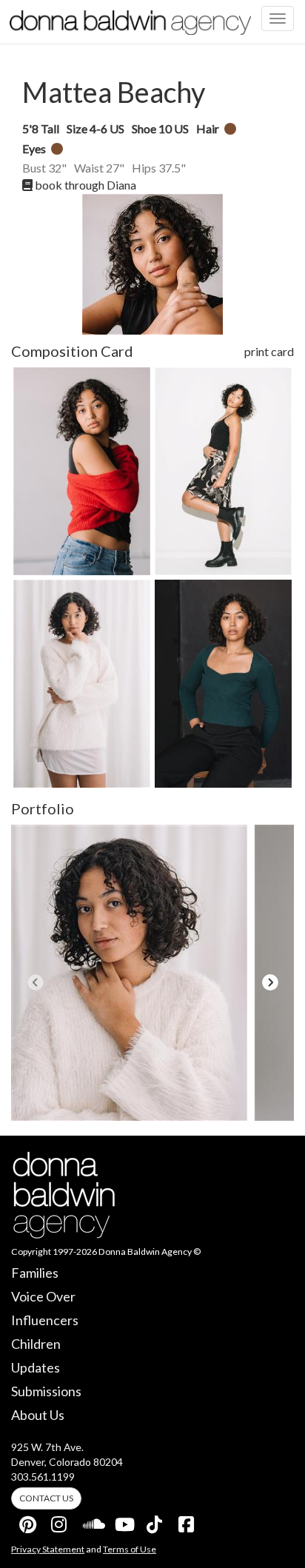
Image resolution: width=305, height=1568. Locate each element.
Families (34, 1272)
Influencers (44, 1320)
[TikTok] (155, 1521)
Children (36, 1344)
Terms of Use (129, 1549)
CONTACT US (46, 1498)
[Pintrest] (28, 1521)
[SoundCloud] (92, 1521)
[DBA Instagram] (60, 1521)
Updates (35, 1367)
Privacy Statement (47, 1549)
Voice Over (43, 1296)
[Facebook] (187, 1521)
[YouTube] (124, 1521)
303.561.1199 (43, 1476)
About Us (37, 1415)
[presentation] (35, 982)
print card (269, 351)
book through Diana (84, 185)
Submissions (46, 1391)
